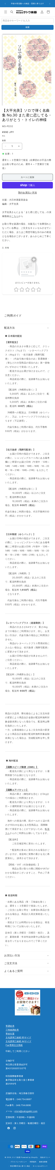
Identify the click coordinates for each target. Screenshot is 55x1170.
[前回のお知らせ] (5, 4)
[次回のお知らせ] (50, 4)
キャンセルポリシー (40, 1166)
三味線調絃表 (12, 1029)
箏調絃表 (10, 1026)
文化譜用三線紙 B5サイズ (18, 1037)
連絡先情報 (43, 1162)
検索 (27, 27)
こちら (14, 216)
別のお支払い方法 (27, 192)
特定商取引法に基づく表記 (20, 1166)
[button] (6, 12)
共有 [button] (7, 247)
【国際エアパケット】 (16, 789)
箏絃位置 (10, 1033)
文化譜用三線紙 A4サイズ (18, 1041)
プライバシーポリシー (18, 1162)
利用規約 (33, 1162)
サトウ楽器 (16, 1157)
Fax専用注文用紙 (14, 1045)
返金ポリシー (45, 1157)
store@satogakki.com (25, 1111)
